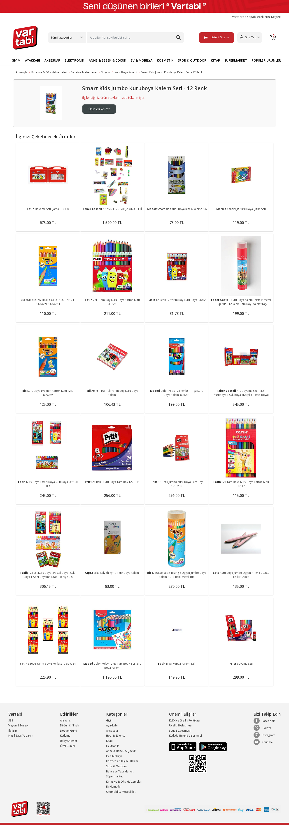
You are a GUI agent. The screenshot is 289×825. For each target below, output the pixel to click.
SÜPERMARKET (235, 60)
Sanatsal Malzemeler (84, 72)
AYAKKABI (32, 60)
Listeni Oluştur (220, 37)
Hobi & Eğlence (115, 735)
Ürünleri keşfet (99, 109)
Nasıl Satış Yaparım (20, 735)
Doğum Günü (68, 731)
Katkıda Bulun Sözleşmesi (185, 735)
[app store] (183, 746)
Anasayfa (22, 72)
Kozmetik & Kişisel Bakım (122, 761)
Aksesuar (112, 731)
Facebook (268, 721)
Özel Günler (67, 746)
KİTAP (215, 60)
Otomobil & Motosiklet (120, 792)
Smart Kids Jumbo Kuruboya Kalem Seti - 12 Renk (172, 72)
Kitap (109, 741)
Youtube (267, 742)
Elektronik (112, 746)
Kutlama (65, 735)
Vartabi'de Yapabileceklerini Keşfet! (256, 17)
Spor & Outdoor (116, 766)
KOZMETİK (165, 60)
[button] (249, 37)
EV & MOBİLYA (141, 60)
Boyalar (106, 72)
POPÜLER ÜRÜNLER (266, 60)
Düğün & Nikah (69, 725)
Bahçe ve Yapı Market (119, 771)
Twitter (266, 728)
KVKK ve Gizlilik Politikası (184, 720)
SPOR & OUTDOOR (192, 60)
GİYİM (16, 60)
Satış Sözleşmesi (180, 731)
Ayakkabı (112, 725)
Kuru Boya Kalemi (126, 72)
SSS (10, 720)
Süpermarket (114, 776)
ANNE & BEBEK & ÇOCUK (107, 60)
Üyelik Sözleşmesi (180, 725)
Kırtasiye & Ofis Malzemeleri (49, 72)
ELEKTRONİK (74, 60)
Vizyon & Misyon (18, 725)
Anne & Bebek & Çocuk (120, 751)
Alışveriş (65, 720)
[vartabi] (25, 37)
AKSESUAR (52, 60)
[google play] (212, 746)
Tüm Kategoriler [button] (61, 37)
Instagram (268, 735)
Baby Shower (68, 741)
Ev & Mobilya (114, 756)
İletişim (13, 731)
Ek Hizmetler (114, 786)
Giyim (109, 720)
